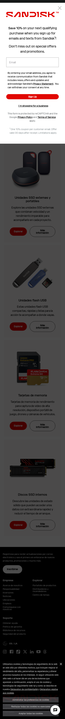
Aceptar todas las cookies (31, 713)
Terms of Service (47, 117)
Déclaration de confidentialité (24, 689)
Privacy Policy (25, 117)
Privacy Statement (43, 83)
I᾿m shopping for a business (33, 105)
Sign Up (32, 96)
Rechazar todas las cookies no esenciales (30, 706)
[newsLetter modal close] (59, 8)
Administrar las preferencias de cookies (30, 699)
